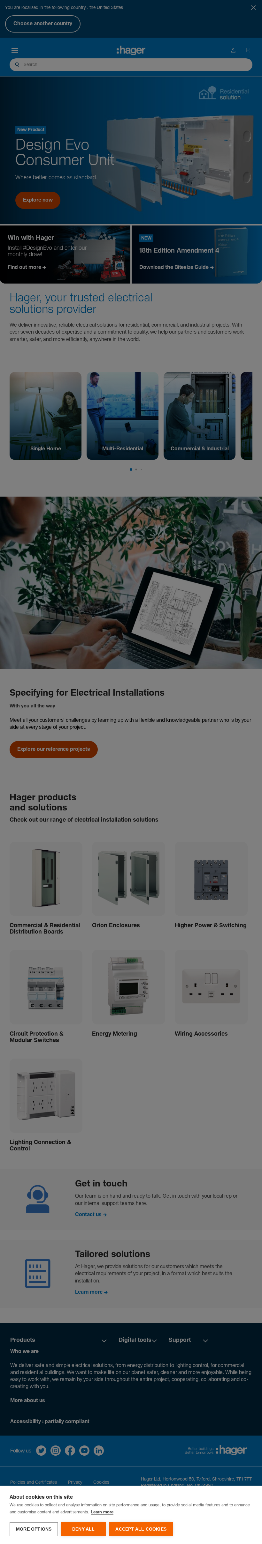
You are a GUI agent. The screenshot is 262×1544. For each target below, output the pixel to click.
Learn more (102, 1512)
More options (33, 1529)
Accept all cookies (140, 1529)
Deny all (83, 1529)
